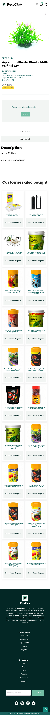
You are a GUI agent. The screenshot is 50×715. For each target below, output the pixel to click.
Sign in (25, 114)
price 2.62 (20, 78)
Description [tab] (25, 132)
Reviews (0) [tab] (25, 139)
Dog (23, 667)
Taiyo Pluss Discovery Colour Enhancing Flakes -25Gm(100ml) (13, 564)
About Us (24, 636)
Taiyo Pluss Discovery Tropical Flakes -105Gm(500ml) (36, 446)
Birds (24, 670)
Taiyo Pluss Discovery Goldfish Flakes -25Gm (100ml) (13, 524)
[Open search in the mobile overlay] (37, 4)
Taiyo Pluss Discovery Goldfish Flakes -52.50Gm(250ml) (36, 369)
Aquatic (24, 674)
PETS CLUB (7, 58)
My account (24, 643)
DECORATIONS (28, 76)
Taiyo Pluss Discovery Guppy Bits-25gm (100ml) (13, 331)
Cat (24, 663)
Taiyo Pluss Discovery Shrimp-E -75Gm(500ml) (36, 563)
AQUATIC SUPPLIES (16, 76)
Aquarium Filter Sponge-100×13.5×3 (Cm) (13, 214)
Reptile (23, 681)
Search (38, 693)
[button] (45, 14)
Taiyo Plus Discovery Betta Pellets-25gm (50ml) (13, 291)
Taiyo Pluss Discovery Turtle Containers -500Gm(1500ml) (36, 253)
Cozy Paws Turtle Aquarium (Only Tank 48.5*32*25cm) (13, 253)
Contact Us (24, 639)
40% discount (11, 78)
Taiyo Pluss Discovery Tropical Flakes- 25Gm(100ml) (13, 369)
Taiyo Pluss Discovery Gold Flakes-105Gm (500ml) (36, 485)
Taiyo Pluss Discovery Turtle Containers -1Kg (36, 331)
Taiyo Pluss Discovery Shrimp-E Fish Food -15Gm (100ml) (13, 485)
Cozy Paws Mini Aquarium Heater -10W (36, 214)
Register (24, 650)
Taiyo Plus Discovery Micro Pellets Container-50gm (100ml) (36, 292)
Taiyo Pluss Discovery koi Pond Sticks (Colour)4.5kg (13, 407)
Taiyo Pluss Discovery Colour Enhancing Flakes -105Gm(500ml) (36, 525)
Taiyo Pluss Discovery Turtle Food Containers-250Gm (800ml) (13, 447)
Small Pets (24, 677)
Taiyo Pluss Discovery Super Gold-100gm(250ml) (36, 407)
